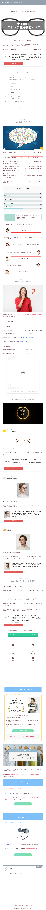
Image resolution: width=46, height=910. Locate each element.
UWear (6, 844)
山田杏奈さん (10, 86)
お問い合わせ (21, 905)
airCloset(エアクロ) (9, 793)
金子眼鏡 (12, 9)
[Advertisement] (23, 112)
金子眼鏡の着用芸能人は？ (12, 83)
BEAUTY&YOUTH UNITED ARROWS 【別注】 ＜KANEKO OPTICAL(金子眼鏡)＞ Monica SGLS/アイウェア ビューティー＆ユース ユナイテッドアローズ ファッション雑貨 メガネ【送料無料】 (26, 514)
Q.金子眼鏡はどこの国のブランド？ (15, 98)
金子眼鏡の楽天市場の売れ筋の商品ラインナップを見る (23, 634)
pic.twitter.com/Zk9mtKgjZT (27, 337)
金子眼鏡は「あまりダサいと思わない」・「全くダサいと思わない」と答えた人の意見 (24, 80)
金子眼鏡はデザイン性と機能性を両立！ (15, 101)
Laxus (7, 715)
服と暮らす (6, 2)
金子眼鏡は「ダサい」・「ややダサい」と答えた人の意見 (19, 77)
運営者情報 (15, 905)
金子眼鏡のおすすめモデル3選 (13, 89)
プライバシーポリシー (28, 905)
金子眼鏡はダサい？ (11, 75)
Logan (9, 94)
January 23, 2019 (24, 341)
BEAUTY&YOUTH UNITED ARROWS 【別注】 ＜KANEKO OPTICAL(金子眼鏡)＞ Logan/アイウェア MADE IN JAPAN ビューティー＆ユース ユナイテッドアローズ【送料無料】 (26, 565)
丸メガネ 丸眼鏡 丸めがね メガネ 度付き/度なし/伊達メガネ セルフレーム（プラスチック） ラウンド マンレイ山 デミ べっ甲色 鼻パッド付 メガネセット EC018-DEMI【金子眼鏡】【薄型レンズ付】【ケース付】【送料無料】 (26, 57)
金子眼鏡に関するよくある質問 (13, 96)
